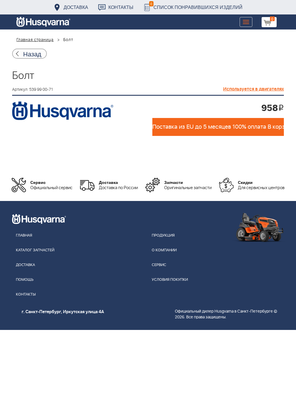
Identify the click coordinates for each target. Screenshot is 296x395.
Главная (24, 235)
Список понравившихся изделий (196, 5)
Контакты (120, 7)
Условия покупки (170, 280)
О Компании (164, 250)
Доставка (76, 7)
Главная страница (35, 40)
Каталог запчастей (35, 250)
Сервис (159, 265)
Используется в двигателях (253, 89)
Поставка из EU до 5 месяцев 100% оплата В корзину (218, 127)
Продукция (163, 235)
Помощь (25, 280)
